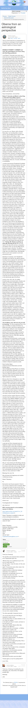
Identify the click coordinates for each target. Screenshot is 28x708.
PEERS (16, 682)
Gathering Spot (6, 8)
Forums (5, 16)
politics (11, 38)
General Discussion (9, 18)
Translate (23, 13)
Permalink (23, 550)
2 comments (6, 544)
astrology (15, 38)
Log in (5, 546)
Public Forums (11, 16)
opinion (19, 38)
